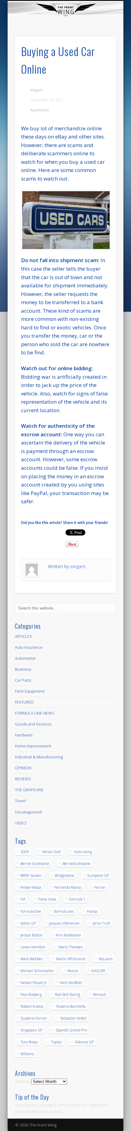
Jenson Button (31, 935)
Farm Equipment (29, 691)
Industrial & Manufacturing (39, 757)
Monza (72, 970)
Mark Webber (31, 958)
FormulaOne (30, 911)
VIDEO (21, 823)
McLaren (106, 958)
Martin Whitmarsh (71, 958)
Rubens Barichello (71, 1006)
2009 (24, 851)
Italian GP (28, 923)
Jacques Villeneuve (64, 923)
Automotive (39, 110)
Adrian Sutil (51, 851)
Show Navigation (101, 54)
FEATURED (24, 702)
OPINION (23, 768)
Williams (27, 1053)
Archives (22, 1081)
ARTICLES (23, 636)
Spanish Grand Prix (71, 1030)
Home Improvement (33, 746)
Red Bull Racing (67, 994)
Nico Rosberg (31, 994)
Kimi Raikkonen (68, 935)
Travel (20, 800)
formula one (64, 911)
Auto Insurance (29, 647)
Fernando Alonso (67, 887)
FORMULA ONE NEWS (34, 713)
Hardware (24, 735)
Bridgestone (64, 875)
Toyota (56, 1042)
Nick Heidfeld (71, 982)
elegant (36, 90)
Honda (92, 911)
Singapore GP (31, 1030)
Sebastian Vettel (73, 1018)
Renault (99, 994)
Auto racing (83, 851)
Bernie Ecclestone (34, 863)
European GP (98, 875)
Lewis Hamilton (32, 947)
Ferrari (99, 887)
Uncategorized (28, 812)
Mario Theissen (70, 947)
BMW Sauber (31, 875)
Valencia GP (84, 1042)
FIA (22, 899)
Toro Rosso (29, 1042)
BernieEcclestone (76, 863)
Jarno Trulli (101, 923)
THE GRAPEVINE (29, 789)
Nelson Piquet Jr (33, 982)
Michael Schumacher (37, 970)
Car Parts (23, 680)
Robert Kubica (31, 1006)
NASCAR (98, 970)
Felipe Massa (30, 887)
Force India (47, 899)
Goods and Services (33, 724)
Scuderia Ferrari (33, 1018)
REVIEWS (23, 779)
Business (23, 669)
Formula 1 (77, 899)
